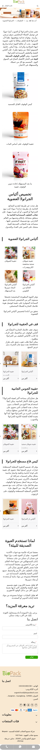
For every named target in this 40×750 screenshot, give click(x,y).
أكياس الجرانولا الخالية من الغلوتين (29, 288)
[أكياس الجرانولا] (29, 359)
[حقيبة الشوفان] (11, 253)
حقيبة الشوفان (10, 261)
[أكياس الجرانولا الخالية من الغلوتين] (29, 276)
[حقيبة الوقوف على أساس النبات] (20, 125)
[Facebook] (36, 705)
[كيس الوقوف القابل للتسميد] (20, 85)
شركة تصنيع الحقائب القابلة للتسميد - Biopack (18, 731)
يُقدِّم (31, 657)
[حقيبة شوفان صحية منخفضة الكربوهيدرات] (29, 253)
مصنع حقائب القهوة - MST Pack (27, 735)
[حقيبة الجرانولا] (10, 506)
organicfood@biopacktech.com (26, 693)
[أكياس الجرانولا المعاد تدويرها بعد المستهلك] (11, 276)
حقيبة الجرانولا (8, 519)
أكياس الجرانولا (27, 372)
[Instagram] (24, 705)
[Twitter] (32, 705)
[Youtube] (28, 705)
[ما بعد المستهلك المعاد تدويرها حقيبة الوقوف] (20, 164)
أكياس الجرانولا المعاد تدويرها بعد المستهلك (11, 288)
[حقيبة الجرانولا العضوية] (10, 359)
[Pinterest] (20, 705)
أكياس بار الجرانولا (28, 519)
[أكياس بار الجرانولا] (29, 506)
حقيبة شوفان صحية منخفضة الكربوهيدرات (28, 264)
